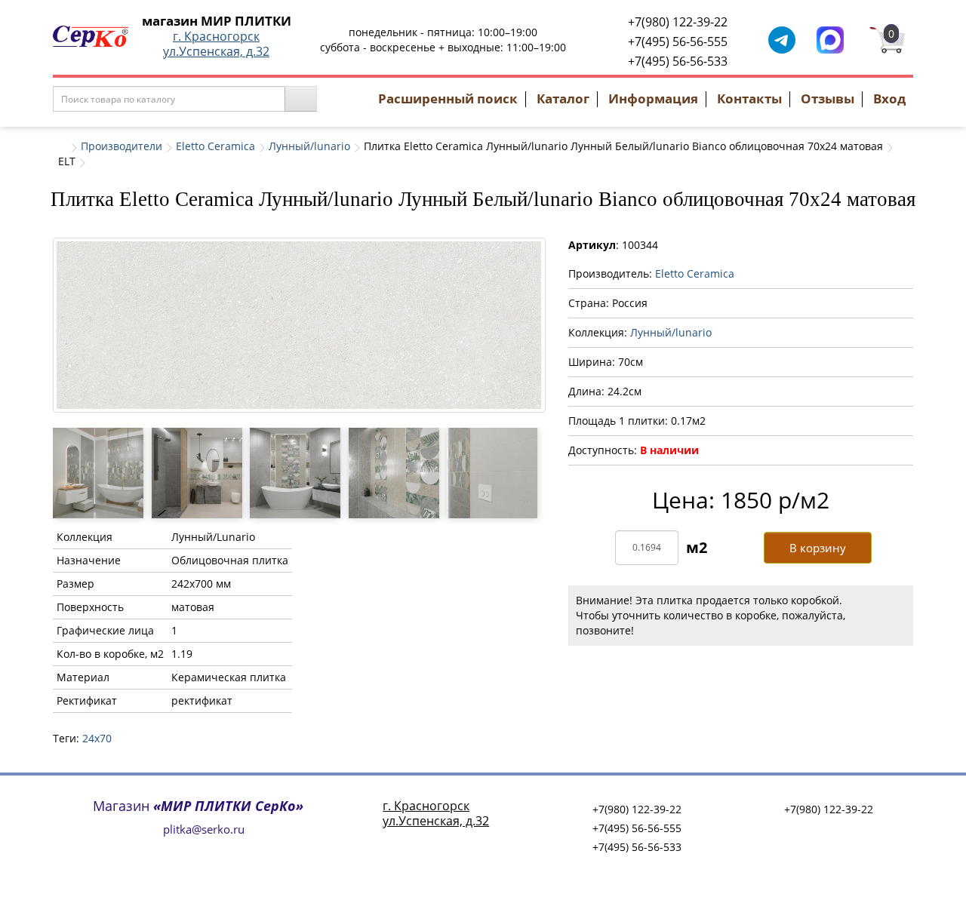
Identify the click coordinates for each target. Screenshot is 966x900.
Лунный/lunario (309, 146)
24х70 (97, 738)
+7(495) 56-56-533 (678, 61)
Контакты (749, 98)
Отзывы (827, 98)
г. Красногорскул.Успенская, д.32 (216, 44)
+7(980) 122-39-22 (678, 22)
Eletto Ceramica (215, 146)
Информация (653, 98)
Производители (121, 146)
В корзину (817, 547)
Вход (889, 98)
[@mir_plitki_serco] (781, 39)
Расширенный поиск (448, 98)
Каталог (563, 98)
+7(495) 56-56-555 (678, 41)
